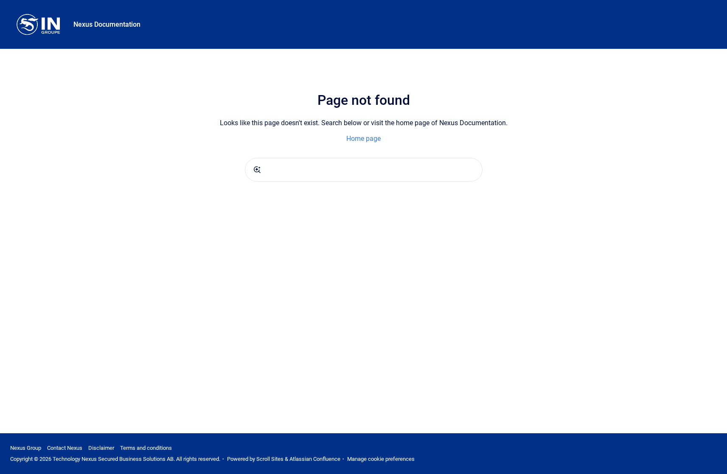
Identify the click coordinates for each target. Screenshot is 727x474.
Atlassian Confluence (314, 459)
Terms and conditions (146, 448)
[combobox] (363, 169)
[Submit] (257, 170)
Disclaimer (101, 448)
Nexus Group (25, 448)
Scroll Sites (270, 459)
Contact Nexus (64, 448)
